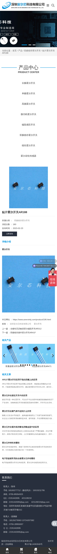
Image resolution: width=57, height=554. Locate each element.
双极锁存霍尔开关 (32, 50)
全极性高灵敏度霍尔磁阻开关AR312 (26, 329)
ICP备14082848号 (34, 544)
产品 (20, 50)
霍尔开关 (38, 324)
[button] (20, 365)
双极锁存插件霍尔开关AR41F (23, 332)
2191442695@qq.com (18, 502)
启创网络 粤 (16, 544)
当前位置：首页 (9, 50)
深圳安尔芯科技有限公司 (20, 324)
